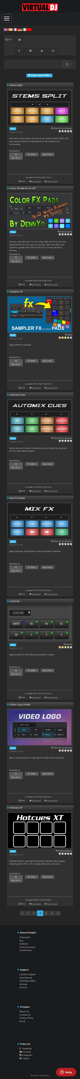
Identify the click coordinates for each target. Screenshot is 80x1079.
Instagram (26, 1055)
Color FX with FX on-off (23, 188)
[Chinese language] (29, 29)
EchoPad (14, 601)
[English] (6, 29)
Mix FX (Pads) (17, 498)
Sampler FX (16, 291)
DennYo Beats (66, 231)
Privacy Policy (26, 1018)
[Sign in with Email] (19, 40)
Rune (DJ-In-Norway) (63, 128)
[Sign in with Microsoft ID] (30, 51)
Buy (21, 940)
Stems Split (16, 85)
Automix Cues (17, 395)
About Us (24, 1011)
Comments (36, 181)
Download (25, 937)
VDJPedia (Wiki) (27, 981)
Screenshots (26, 950)
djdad (69, 335)
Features (24, 943)
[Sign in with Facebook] (19, 51)
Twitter (25, 1058)
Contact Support (28, 974)
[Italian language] (25, 29)
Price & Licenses (27, 947)
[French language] (15, 29)
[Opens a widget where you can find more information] (66, 1072)
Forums (23, 987)
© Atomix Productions (40, 1075)
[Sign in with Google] (53, 51)
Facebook (26, 1048)
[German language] (20, 29)
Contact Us (25, 1015)
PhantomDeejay (65, 851)
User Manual (26, 977)
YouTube (26, 1052)
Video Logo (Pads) (20, 704)
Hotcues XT (16, 808)
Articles (23, 984)
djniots (69, 644)
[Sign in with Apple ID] (42, 51)
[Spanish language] (10, 29)
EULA (22, 1021)
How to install (52, 181)
